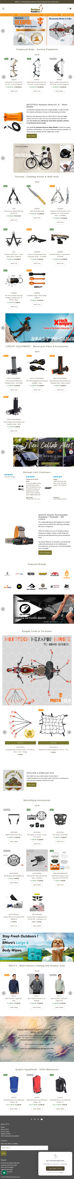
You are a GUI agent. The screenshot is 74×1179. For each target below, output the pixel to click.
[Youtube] (42, 1119)
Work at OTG (5, 1129)
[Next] (71, 31)
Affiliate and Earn (6, 1134)
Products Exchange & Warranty (10, 1163)
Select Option (59, 91)
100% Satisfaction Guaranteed (10, 1136)
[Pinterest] (38, 1119)
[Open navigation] (3, 8)
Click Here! (31, 136)
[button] (35, 502)
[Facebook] (31, 1119)
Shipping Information (7, 1169)
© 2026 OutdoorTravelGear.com (10, 1177)
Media (2, 1127)
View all (37, 54)
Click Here (31, 784)
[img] (8, 475)
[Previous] (3, 31)
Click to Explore (45, 552)
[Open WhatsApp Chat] (4, 1172)
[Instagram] (34, 1119)
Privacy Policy (5, 1131)
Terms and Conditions (7, 1167)
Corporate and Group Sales (9, 1165)
